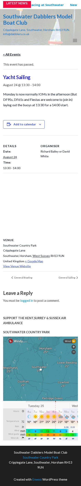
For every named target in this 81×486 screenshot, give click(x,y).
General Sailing (67, 277)
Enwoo (37, 479)
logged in (26, 300)
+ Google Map (34, 261)
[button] (75, 40)
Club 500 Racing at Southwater (38, 5)
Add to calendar (25, 124)
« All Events (12, 54)
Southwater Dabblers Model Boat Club (37, 19)
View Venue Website (17, 266)
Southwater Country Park (40, 457)
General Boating (23, 277)
